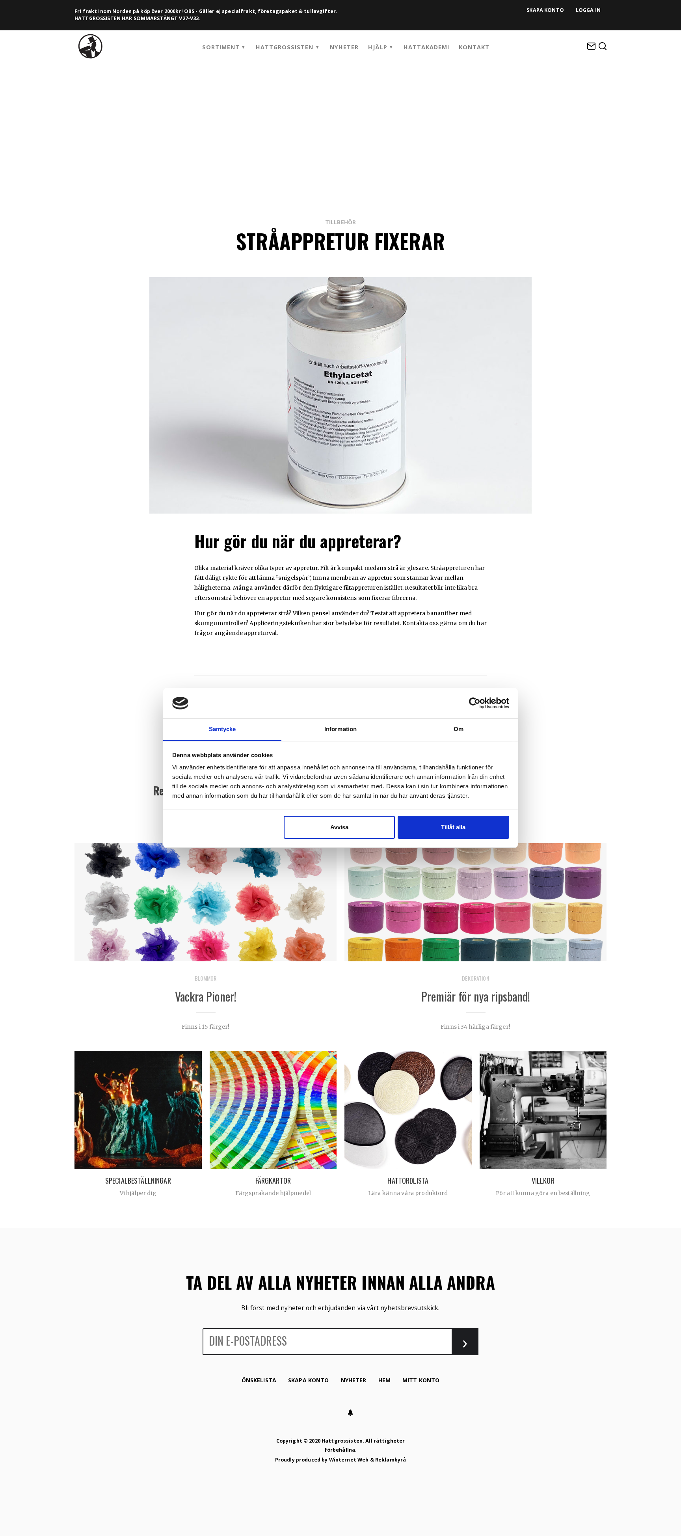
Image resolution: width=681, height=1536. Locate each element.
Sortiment (221, 47)
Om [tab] (458, 729)
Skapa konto (545, 10)
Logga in (588, 10)
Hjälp (377, 47)
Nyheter (344, 47)
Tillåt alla (453, 827)
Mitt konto (420, 1380)
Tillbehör (340, 222)
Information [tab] (340, 729)
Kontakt (474, 47)
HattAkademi (426, 47)
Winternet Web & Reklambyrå (367, 1459)
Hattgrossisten (284, 47)
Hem (384, 1380)
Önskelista (259, 1380)
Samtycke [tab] (222, 729)
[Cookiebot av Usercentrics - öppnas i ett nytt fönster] (474, 703)
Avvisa (339, 827)
